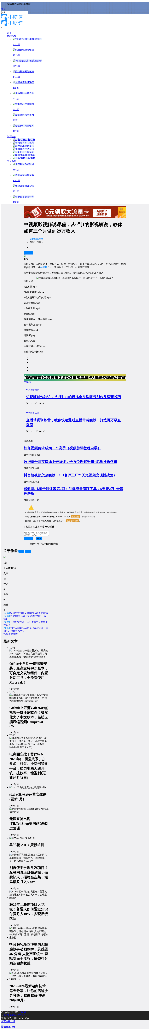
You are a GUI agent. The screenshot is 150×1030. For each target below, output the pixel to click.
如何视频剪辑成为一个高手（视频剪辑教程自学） (62, 448)
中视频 (43, 267)
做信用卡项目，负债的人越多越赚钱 (26, 612)
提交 (39, 538)
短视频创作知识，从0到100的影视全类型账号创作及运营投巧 (73, 397)
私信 (28, 551)
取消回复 (28, 538)
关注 (21, 551)
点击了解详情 (72, 521)
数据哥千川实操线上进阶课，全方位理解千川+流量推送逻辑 (70, 462)
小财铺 (22, 1012)
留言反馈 (75, 516)
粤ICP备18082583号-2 (14, 1015)
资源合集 (11, 136)
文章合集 (11, 161)
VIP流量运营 (36, 239)
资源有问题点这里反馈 (18, 3)
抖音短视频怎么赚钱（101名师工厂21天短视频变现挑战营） (70, 475)
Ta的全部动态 (11, 634)
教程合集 (11, 36)
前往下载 (28, 253)
